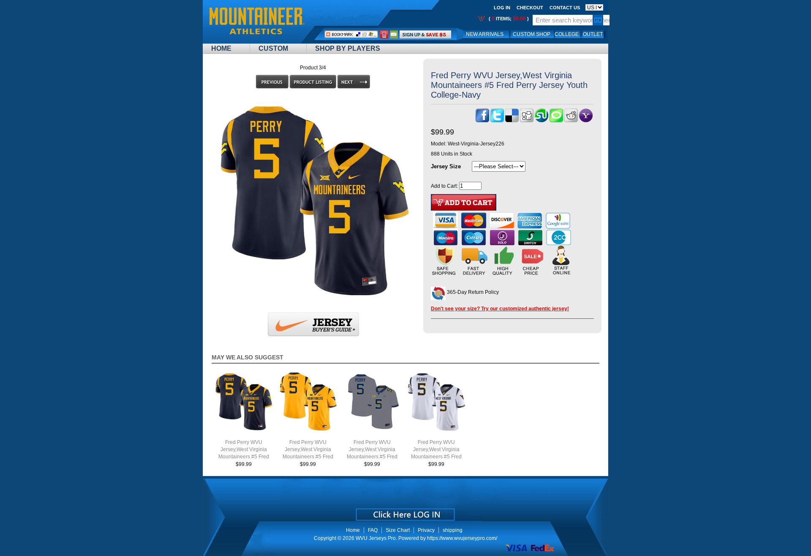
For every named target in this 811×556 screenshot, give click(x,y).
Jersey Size (446, 166)
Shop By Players (347, 48)
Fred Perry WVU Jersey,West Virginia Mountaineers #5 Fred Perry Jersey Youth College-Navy (243, 456)
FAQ (373, 530)
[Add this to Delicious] (512, 120)
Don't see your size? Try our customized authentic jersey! (500, 309)
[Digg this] (526, 120)
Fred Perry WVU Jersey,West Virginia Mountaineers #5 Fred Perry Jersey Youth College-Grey (372, 456)
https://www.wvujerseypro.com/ (462, 538)
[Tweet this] (497, 120)
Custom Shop (531, 34)
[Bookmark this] (586, 120)
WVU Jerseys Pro (376, 538)
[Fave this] (556, 120)
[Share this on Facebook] (482, 120)
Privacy (426, 530)
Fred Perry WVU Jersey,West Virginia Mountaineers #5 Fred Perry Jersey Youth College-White (436, 456)
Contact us (565, 7)
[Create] (404, 511)
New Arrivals (484, 34)
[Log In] (425, 34)
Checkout (530, 7)
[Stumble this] (541, 120)
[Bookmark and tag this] (571, 120)
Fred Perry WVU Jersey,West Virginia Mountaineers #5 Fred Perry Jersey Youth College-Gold (308, 456)
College (567, 34)
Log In (502, 7)
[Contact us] (394, 34)
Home (221, 48)
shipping (453, 530)
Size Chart (398, 530)
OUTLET (593, 34)
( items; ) (508, 18)
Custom (273, 48)
